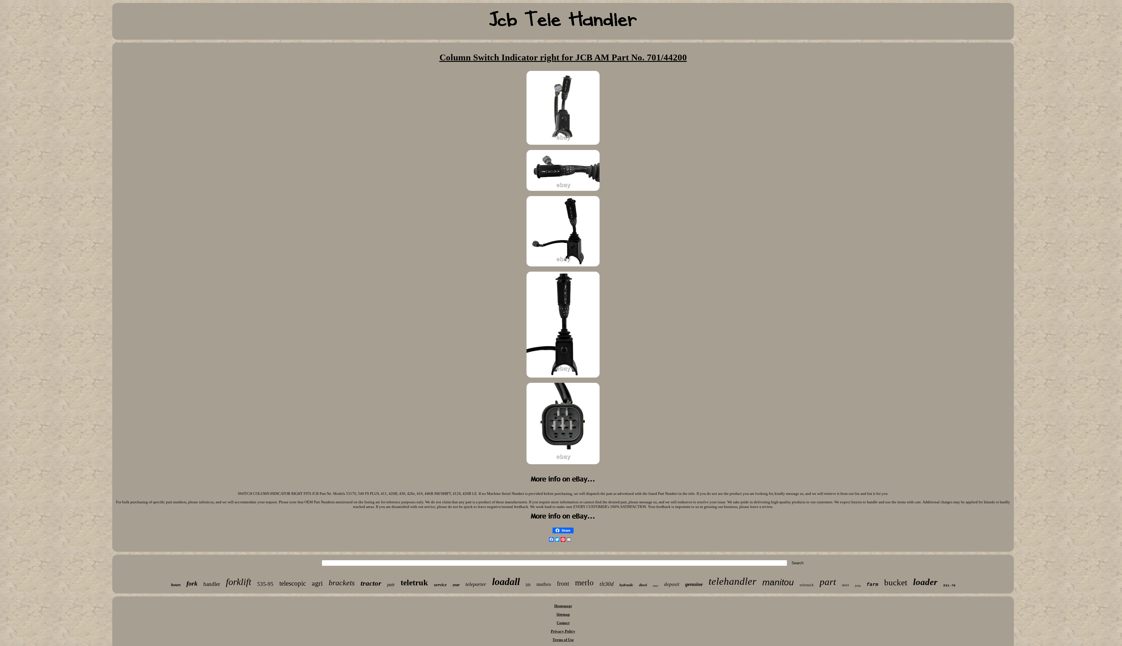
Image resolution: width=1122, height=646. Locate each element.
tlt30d (607, 584)
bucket (895, 582)
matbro (543, 584)
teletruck (807, 585)
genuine (694, 584)
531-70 (949, 585)
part (828, 582)
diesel (643, 585)
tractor (371, 583)
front (563, 583)
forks (858, 585)
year (456, 585)
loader (925, 582)
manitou (778, 582)
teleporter (475, 584)
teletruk (414, 582)
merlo (584, 582)
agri (317, 583)
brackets (342, 583)
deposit (671, 584)
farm (872, 584)
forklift (238, 582)
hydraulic (626, 585)
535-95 (265, 584)
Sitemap (563, 614)
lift (528, 584)
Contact (563, 623)
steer (845, 585)
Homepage (563, 606)
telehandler (732, 581)
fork (192, 583)
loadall (506, 581)
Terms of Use (563, 640)
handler (211, 584)
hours (176, 585)
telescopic (292, 583)
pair (391, 584)
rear (655, 585)
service (440, 584)
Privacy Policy (563, 631)
